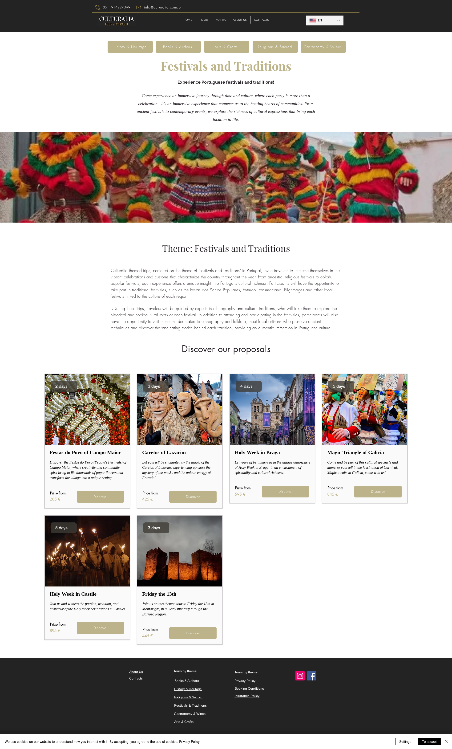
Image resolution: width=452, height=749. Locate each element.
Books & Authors (186, 681)
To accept (429, 741)
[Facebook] (311, 675)
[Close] (446, 741)
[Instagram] (300, 675)
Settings (405, 741)
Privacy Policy (189, 741)
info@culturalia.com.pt (163, 7)
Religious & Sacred (188, 697)
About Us (136, 672)
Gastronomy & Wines (190, 714)
